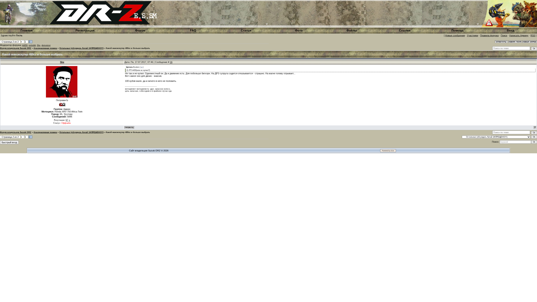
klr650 (24, 45)
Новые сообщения (455, 35)
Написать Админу (518, 35)
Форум (140, 30)
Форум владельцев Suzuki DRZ (15, 48)
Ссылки (405, 30)
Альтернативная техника (45, 48)
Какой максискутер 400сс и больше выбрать (128, 48)
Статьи (246, 30)
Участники (472, 35)
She (38, 45)
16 (171, 62)
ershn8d (32, 45)
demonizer (46, 45)
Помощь (457, 30)
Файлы (352, 30)
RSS (532, 35)
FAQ (193, 30)
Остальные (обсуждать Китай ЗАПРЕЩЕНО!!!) (81, 48)
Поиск (504, 35)
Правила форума (489, 35)
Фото (299, 30)
